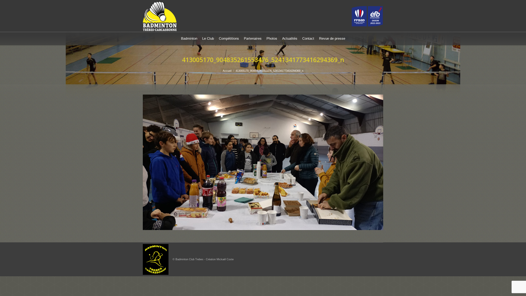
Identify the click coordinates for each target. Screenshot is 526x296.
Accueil (227, 70)
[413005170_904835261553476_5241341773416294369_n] (263, 162)
